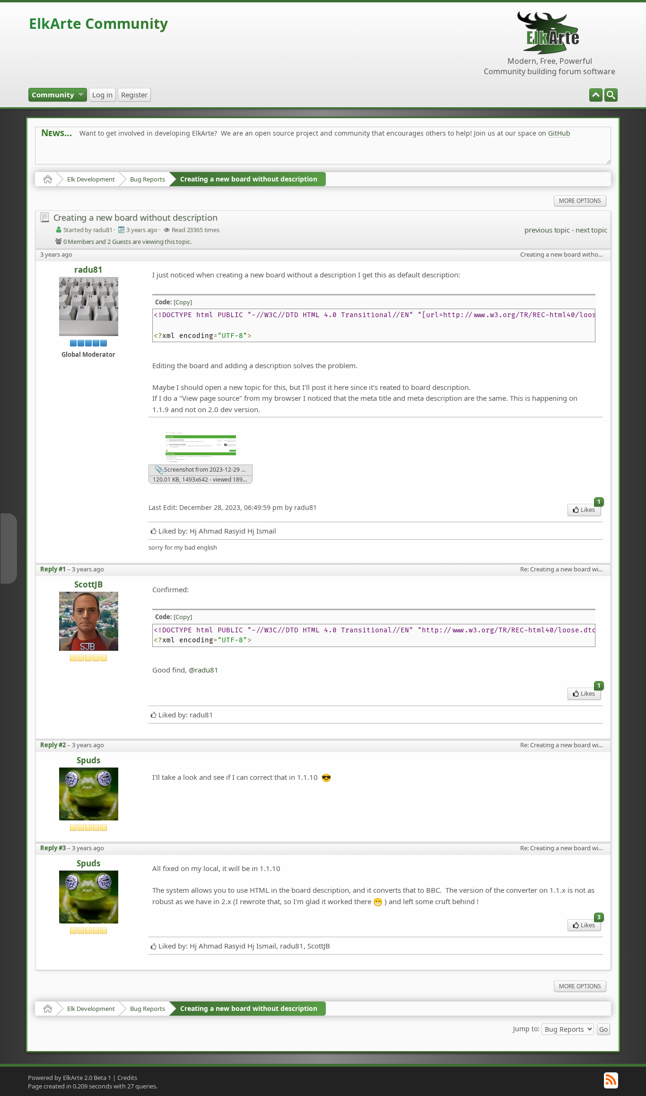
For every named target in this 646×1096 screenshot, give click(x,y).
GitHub (559, 133)
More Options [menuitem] (580, 201)
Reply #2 (53, 745)
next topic (591, 229)
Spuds (88, 761)
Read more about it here (80, 154)
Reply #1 (53, 569)
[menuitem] (611, 95)
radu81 (88, 270)
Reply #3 (53, 848)
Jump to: (526, 1028)
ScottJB (88, 585)
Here (189, 154)
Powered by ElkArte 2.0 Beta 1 (69, 1077)
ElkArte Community (98, 23)
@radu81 (203, 669)
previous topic (546, 229)
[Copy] (183, 302)
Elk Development (91, 179)
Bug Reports (147, 179)
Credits (127, 1077)
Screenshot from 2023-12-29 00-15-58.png (208, 470)
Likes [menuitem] (591, 509)
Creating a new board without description (248, 178)
